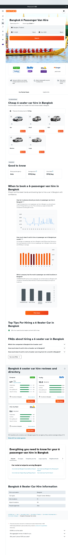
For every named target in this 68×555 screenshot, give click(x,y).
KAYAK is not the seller (16, 530)
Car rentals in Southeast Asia (49, 514)
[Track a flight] (3, 35)
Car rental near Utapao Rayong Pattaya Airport (24, 473)
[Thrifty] (61, 377)
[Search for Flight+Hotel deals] (3, 26)
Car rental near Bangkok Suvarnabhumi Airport (24, 469)
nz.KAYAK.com (11, 514)
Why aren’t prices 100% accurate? (20, 536)
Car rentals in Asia (25, 514)
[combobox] (15, 23)
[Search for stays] (3, 19)
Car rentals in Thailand (36, 514)
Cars (18, 514)
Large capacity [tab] (43, 458)
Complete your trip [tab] (31, 458)
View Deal (22, 131)
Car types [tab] (20, 458)
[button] (66, 6)
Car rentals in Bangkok (13, 516)
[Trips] (3, 39)
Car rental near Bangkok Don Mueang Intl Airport (47, 469)
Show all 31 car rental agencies (17, 438)
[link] (36, 313)
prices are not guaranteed (41, 525)
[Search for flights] (3, 16)
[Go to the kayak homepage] (11, 11)
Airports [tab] (13, 458)
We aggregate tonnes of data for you (20, 533)
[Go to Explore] (3, 31)
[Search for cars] (3, 23)
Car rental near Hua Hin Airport (45, 473)
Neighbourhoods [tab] (53, 458)
